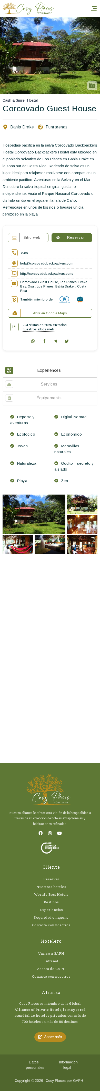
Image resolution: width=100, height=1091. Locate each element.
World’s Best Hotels (51, 894)
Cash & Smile (14, 100)
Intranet (51, 961)
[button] (50, 1037)
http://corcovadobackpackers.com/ (46, 273)
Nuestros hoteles (51, 886)
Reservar (51, 879)
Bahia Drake (22, 127)
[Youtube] (59, 833)
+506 (24, 253)
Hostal (32, 100)
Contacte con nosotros (51, 925)
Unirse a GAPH (51, 953)
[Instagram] (50, 833)
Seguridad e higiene (51, 917)
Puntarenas (57, 127)
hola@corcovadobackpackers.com (46, 263)
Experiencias (51, 909)
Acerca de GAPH (51, 968)
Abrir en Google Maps (50, 313)
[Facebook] (40, 833)
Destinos (51, 902)
